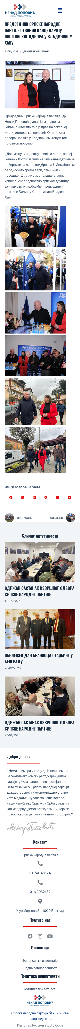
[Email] (69, 497)
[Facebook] (10, 497)
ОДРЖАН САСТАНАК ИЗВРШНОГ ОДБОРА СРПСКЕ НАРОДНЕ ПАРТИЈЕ (39, 591)
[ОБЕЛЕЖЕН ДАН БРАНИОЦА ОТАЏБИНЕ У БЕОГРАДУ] (40, 629)
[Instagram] (40, 936)
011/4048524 (40, 873)
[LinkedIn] (34, 497)
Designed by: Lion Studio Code (40, 1025)
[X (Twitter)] (22, 497)
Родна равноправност (40, 968)
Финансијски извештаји (40, 961)
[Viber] (46, 497)
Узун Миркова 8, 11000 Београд (40, 911)
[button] (60, 10)
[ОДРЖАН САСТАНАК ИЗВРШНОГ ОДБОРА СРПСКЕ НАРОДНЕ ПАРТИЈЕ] (40, 562)
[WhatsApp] (57, 497)
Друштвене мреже (36, 51)
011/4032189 (40, 892)
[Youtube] (50, 936)
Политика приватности (40, 989)
